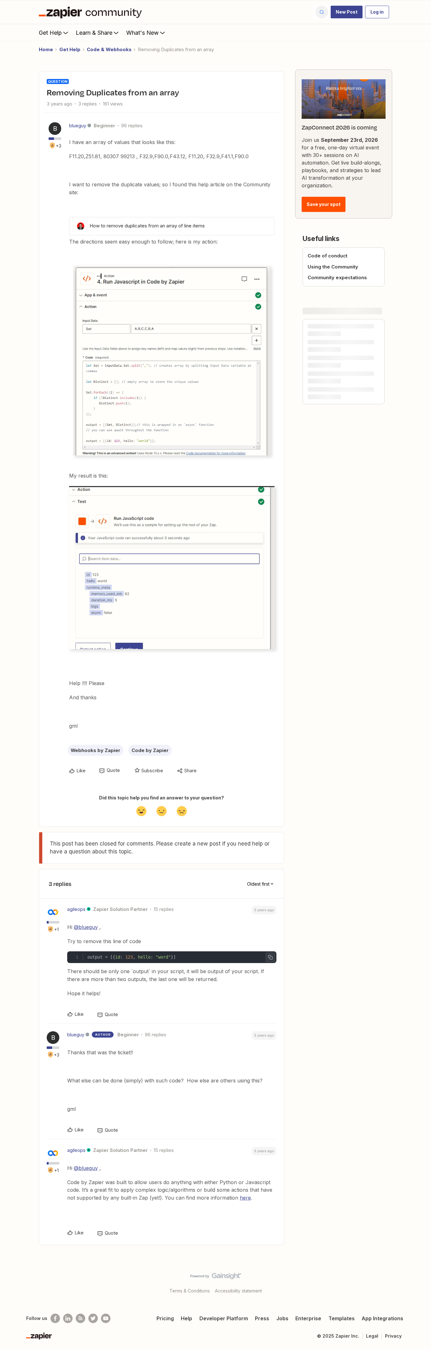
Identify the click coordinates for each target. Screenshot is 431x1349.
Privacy (393, 1336)
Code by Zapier (150, 750)
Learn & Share (94, 32)
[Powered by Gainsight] (215, 1277)
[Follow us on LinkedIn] (68, 1318)
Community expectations (337, 277)
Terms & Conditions (189, 1290)
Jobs (282, 1318)
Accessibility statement (238, 1290)
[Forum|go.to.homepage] (92, 12)
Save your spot (323, 204)
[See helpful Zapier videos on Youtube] (105, 1318)
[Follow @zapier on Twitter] (93, 1318)
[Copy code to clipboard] (270, 957)
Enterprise (308, 1318)
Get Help (50, 32)
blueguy (77, 126)
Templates (341, 1318)
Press (262, 1318)
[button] (347, 12)
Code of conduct (327, 256)
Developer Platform (223, 1318)
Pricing (165, 1318)
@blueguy (86, 927)
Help (186, 1318)
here (245, 1198)
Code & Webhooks (109, 49)
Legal (372, 1336)
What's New (142, 32)
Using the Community (333, 267)
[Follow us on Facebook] (55, 1318)
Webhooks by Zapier (95, 750)
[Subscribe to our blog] (80, 1318)
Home (46, 49)
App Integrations (382, 1318)
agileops (76, 909)
